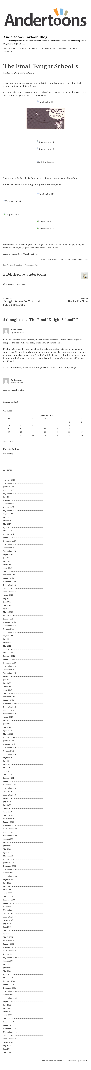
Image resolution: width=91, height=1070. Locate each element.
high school (34, 265)
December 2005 (9, 988)
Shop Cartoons (9, 48)
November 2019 (9, 483)
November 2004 (10, 1032)
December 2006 (9, 947)
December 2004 (9, 1029)
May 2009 (7, 849)
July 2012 (7, 720)
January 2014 (8, 660)
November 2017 (9, 504)
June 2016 (7, 561)
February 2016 (9, 575)
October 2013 (8, 670)
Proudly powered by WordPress (53, 1060)
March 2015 (8, 612)
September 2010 (9, 795)
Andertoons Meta (16, 265)
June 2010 (7, 805)
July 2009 (7, 842)
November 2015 (9, 585)
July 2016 (7, 558)
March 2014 (8, 653)
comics (86, 259)
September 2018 (9, 494)
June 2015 (7, 602)
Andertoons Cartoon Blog (25, 37)
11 (21, 429)
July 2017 (6, 517)
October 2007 (8, 914)
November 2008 (10, 870)
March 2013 (8, 693)
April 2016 (7, 568)
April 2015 (7, 609)
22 (69, 432)
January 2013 (8, 700)
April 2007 (7, 934)
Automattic (83, 1060)
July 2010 (7, 802)
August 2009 (8, 839)
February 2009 (9, 859)
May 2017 (7, 524)
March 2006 (8, 978)
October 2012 (8, 710)
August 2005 (8, 1002)
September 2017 (9, 511)
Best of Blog (8, 454)
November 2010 (9, 788)
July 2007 (7, 924)
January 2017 (8, 538)
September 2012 (9, 714)
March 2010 (8, 815)
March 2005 (8, 1018)
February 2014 (9, 656)
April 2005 (7, 1015)
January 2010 (8, 822)
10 (9, 429)
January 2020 (9, 480)
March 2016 (8, 571)
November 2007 (9, 910)
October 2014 (8, 629)
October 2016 (8, 548)
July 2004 (7, 1046)
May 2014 (7, 646)
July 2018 (7, 497)
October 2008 (9, 873)
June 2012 (7, 724)
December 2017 (9, 500)
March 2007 (8, 937)
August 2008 (8, 880)
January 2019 (8, 487)
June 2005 (7, 1008)
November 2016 (9, 544)
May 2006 (7, 971)
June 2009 (7, 846)
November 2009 (10, 829)
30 (82, 435)
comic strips (79, 259)
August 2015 (8, 595)
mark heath (16, 330)
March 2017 (8, 531)
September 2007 (9, 917)
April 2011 (7, 771)
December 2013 (9, 663)
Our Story (73, 48)
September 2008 (10, 876)
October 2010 (8, 792)
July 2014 (7, 639)
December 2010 (9, 785)
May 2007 (7, 930)
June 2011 (7, 764)
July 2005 (7, 1005)
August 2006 (8, 961)
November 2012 (9, 707)
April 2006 (7, 974)
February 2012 (9, 737)
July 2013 (7, 680)
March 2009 (8, 856)
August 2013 (8, 676)
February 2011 (9, 778)
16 (81, 429)
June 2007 (7, 927)
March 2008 (8, 897)
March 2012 (8, 734)
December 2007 (9, 907)
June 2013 (7, 683)
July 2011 (6, 761)
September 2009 (10, 836)
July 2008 (7, 883)
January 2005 (8, 1025)
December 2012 (9, 704)
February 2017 (9, 534)
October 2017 (8, 507)
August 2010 (8, 798)
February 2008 (9, 900)
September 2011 (9, 754)
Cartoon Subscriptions (28, 48)
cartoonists (67, 259)
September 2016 (9, 551)
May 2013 (7, 687)
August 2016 (8, 555)
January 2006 (8, 985)
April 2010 (7, 812)
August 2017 (8, 514)
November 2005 (10, 991)
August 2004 (8, 1042)
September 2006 (10, 958)
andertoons (30, 73)
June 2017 (7, 521)
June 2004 (7, 1049)
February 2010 (9, 819)
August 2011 (8, 758)
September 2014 (9, 632)
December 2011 (9, 744)
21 (57, 432)
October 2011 (8, 751)
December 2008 (9, 866)
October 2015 (8, 588)
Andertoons (16, 380)
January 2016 (8, 578)
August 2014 (8, 636)
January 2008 (8, 903)
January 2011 (8, 781)
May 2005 (7, 1012)
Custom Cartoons (48, 48)
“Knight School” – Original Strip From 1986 (21, 301)
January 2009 (8, 863)
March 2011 (7, 775)
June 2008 (7, 886)
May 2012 (7, 727)
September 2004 (10, 1039)
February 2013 (9, 697)
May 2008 (7, 890)
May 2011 (7, 768)
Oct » (11, 441)
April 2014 (7, 649)
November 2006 (10, 951)
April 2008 (7, 893)
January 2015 (8, 619)
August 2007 (8, 920)
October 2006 (9, 954)
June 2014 (7, 643)
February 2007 (9, 941)
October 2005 (8, 995)
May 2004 (7, 1052)
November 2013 (9, 666)
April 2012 (7, 731)
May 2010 (7, 809)
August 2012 (8, 717)
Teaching (62, 48)
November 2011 (9, 748)
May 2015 (7, 605)
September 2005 (10, 998)
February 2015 (9, 615)
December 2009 (9, 825)
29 (69, 435)
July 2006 (7, 964)
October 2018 (8, 490)
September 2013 (9, 673)
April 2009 (7, 853)
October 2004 (9, 1035)
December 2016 (9, 541)
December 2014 (9, 622)
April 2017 (7, 527)
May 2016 (7, 565)
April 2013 (7, 690)
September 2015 (9, 592)
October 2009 (9, 832)
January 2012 (8, 741)
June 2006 (7, 968)
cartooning (60, 259)
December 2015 (9, 582)
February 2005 (9, 1022)
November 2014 (9, 626)
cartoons (73, 259)
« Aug (5, 441)
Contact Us (7, 52)
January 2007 (8, 944)
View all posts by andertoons (14, 284)
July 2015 (6, 599)
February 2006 (9, 981)
